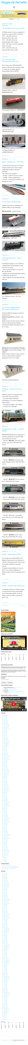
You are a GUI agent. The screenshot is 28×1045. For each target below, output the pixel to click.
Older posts (4, 605)
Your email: (3, 678)
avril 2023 (5, 765)
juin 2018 (5, 842)
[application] (14, 643)
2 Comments (4, 251)
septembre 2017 (6, 854)
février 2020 (5, 815)
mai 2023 (5, 763)
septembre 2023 (6, 759)
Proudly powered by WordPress (7, 1040)
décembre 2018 (6, 834)
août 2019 (5, 823)
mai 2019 (5, 827)
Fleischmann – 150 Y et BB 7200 (13, 692)
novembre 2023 (6, 757)
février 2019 (5, 831)
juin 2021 (5, 793)
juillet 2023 (5, 761)
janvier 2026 (5, 723)
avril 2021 (5, 796)
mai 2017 (5, 858)
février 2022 (5, 784)
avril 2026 (5, 719)
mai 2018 (5, 843)
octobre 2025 (5, 727)
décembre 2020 (6, 801)
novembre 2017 (6, 851)
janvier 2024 (5, 754)
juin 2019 (5, 826)
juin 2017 (5, 857)
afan (4, 688)
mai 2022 (5, 780)
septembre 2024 (6, 745)
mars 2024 (5, 751)
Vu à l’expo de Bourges (11, 202)
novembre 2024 (6, 742)
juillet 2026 (5, 715)
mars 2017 (5, 861)
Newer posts (23, 605)
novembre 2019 (6, 819)
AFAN (25, 667)
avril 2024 (5, 750)
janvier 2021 (5, 800)
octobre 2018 (5, 836)
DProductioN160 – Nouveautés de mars (10, 60)
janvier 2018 (5, 849)
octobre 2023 (5, 758)
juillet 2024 (5, 746)
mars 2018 (5, 846)
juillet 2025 (5, 731)
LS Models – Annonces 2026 (13, 28)
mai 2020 (5, 811)
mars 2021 (5, 797)
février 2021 (5, 799)
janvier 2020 (5, 816)
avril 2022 (5, 781)
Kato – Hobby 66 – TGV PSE (13, 162)
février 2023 (5, 926)
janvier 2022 (5, 785)
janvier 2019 (5, 832)
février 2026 (5, 722)
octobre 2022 (5, 773)
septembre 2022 (6, 774)
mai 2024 (5, 749)
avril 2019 (5, 828)
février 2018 (5, 847)
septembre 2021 (6, 949)
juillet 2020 (5, 808)
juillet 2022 (5, 777)
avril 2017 (5, 859)
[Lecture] (2, 648)
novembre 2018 (6, 835)
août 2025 (5, 730)
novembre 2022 (6, 772)
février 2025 (5, 738)
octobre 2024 (5, 743)
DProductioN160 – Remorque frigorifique (16, 691)
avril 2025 (5, 735)
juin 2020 (5, 809)
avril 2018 (5, 845)
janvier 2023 (5, 769)
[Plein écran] (25, 648)
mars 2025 (5, 736)
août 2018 (5, 839)
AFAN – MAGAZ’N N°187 (11, 554)
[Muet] (22, 648)
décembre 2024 (6, 899)
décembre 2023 (6, 755)
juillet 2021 (5, 792)
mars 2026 (5, 720)
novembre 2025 (6, 726)
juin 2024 (5, 747)
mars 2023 (5, 766)
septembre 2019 (6, 822)
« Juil (2, 662)
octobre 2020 (5, 804)
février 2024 (5, 753)
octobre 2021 (5, 789)
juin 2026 (5, 716)
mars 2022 (5, 782)
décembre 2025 (6, 724)
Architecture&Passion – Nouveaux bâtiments (11, 308)
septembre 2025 (6, 728)
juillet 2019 (5, 824)
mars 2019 (5, 830)
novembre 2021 (6, 788)
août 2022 (5, 776)
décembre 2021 (6, 786)
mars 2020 (5, 813)
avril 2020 (5, 812)
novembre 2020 (6, 803)
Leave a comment (5, 53)
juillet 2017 (5, 855)
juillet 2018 (5, 999)
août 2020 (5, 807)
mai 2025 (5, 734)
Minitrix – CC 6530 (17, 687)
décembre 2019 (6, 976)
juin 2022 (5, 778)
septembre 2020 (6, 805)
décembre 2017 (6, 850)
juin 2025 (5, 732)
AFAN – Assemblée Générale (13, 586)
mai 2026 (5, 876)
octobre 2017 (5, 853)
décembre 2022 (6, 770)
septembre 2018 (6, 838)
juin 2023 (5, 762)
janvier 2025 (5, 739)
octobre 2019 (5, 820)
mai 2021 (5, 795)
